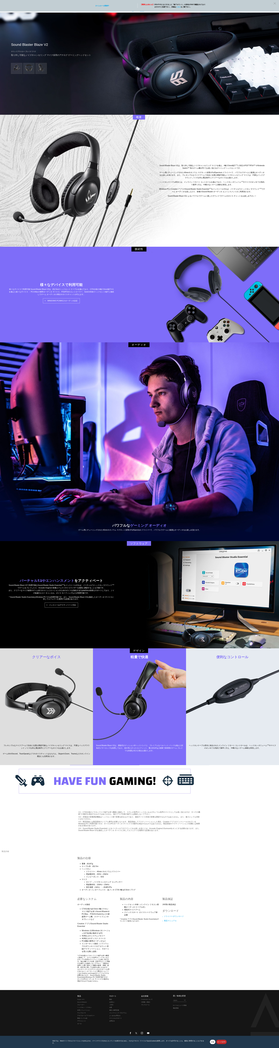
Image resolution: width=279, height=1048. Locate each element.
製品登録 (176, 1008)
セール (79, 1023)
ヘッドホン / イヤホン (84, 1007)
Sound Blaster (82, 1002)
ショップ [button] (142, 3)
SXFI (129, 3)
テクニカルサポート (115, 1018)
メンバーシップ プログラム (118, 1013)
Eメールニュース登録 (180, 1005)
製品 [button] (117, 3)
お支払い (112, 1002)
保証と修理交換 (114, 1010)
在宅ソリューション (83, 1010)
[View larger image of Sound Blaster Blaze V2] (17, 68)
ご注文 (111, 1004)
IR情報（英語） (146, 1002)
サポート (158, 3)
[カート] (273, 3)
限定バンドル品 (82, 1018)
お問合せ (112, 1021)
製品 (110, 999)
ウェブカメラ (81, 1013)
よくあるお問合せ (115, 1015)
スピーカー (80, 1004)
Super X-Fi (80, 999)
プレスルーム (145, 1004)
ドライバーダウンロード (174, 916)
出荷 (110, 1007)
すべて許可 (221, 1042)
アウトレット (81, 1021)
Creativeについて (147, 999)
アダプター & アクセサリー (86, 1015)
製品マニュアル (170, 921)
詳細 (212, 1042)
